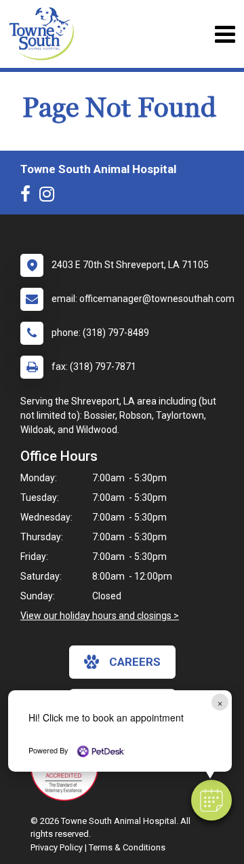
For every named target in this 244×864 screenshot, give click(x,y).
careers (135, 662)
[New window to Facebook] (28, 196)
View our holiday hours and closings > (99, 615)
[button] (211, 800)
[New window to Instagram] (50, 196)
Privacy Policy (56, 847)
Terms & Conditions (127, 847)
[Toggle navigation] (225, 34)
